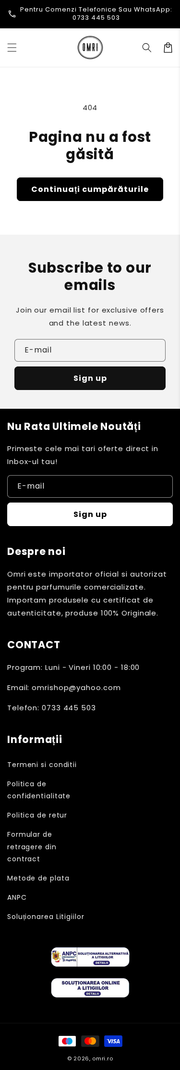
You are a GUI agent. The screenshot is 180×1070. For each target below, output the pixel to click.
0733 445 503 (96, 17)
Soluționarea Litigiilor (45, 916)
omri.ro (102, 1058)
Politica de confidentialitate (39, 790)
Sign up (90, 378)
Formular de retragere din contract (32, 846)
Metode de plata (38, 878)
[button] (12, 47)
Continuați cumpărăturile (90, 189)
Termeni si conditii (42, 764)
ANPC (17, 897)
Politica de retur (37, 815)
